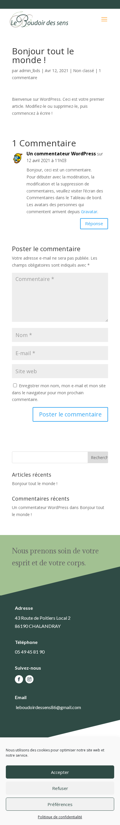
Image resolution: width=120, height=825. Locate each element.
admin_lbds (29, 70)
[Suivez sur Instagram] (29, 679)
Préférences (60, 804)
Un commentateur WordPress (61, 153)
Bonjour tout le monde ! (34, 483)
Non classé (83, 70)
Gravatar (89, 211)
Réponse (94, 223)
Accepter (60, 772)
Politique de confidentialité (60, 816)
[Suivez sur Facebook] (19, 679)
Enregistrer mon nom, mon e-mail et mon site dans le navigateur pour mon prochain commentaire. (59, 392)
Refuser (60, 788)
